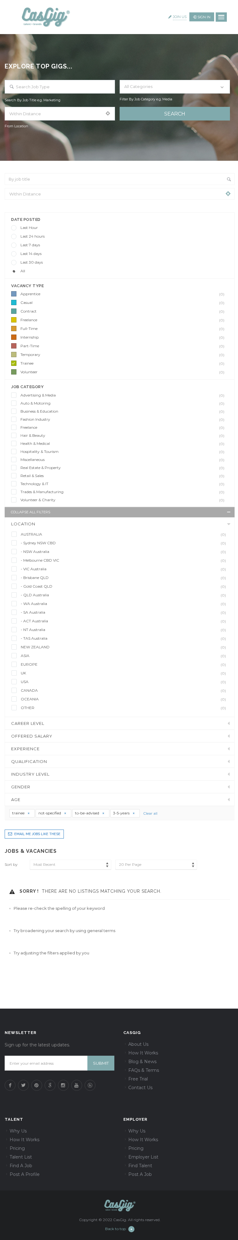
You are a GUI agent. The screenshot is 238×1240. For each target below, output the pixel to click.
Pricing (17, 1148)
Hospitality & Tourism (122, 451)
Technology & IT (122, 483)
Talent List (21, 1157)
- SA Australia (123, 612)
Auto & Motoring (122, 403)
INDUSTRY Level (30, 774)
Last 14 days (31, 253)
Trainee (122, 363)
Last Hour (29, 227)
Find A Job (21, 1165)
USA (123, 681)
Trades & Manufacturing (122, 491)
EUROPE (123, 664)
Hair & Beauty (122, 435)
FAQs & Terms (143, 1070)
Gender (20, 786)
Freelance (122, 320)
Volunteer (122, 372)
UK (123, 673)
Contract (122, 311)
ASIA (123, 655)
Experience (25, 748)
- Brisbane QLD (123, 577)
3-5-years (121, 813)
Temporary (122, 354)
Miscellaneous (122, 459)
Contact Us (140, 1087)
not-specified (50, 813)
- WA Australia (123, 603)
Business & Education (122, 411)
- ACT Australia (123, 621)
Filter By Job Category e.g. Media (146, 99)
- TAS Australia (123, 638)
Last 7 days (30, 245)
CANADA (123, 690)
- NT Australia (123, 629)
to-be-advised (87, 813)
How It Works (143, 1053)
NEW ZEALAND (123, 647)
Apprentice (122, 293)
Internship (122, 337)
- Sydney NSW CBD (123, 543)
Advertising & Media (122, 395)
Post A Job (140, 1174)
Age (15, 799)
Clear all (150, 813)
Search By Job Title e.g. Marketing (32, 100)
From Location (16, 126)
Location (23, 523)
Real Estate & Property (122, 467)
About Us (138, 1044)
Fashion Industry (122, 419)
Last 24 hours (32, 236)
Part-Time (122, 346)
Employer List (143, 1157)
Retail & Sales (122, 475)
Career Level (27, 723)
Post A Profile (25, 1174)
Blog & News (142, 1061)
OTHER (123, 707)
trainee (18, 813)
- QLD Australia (123, 595)
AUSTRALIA (123, 534)
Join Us (180, 17)
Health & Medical (122, 443)
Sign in (203, 17)
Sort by (11, 864)
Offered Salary (31, 736)
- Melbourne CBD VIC (123, 560)
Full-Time (122, 328)
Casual (122, 302)
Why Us (18, 1131)
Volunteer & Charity (122, 499)
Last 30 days (31, 262)
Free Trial (138, 1079)
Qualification (29, 761)
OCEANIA (123, 699)
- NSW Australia (123, 551)
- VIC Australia (123, 569)
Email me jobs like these (37, 834)
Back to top (115, 1228)
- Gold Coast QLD (123, 586)
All (22, 271)
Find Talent (140, 1165)
